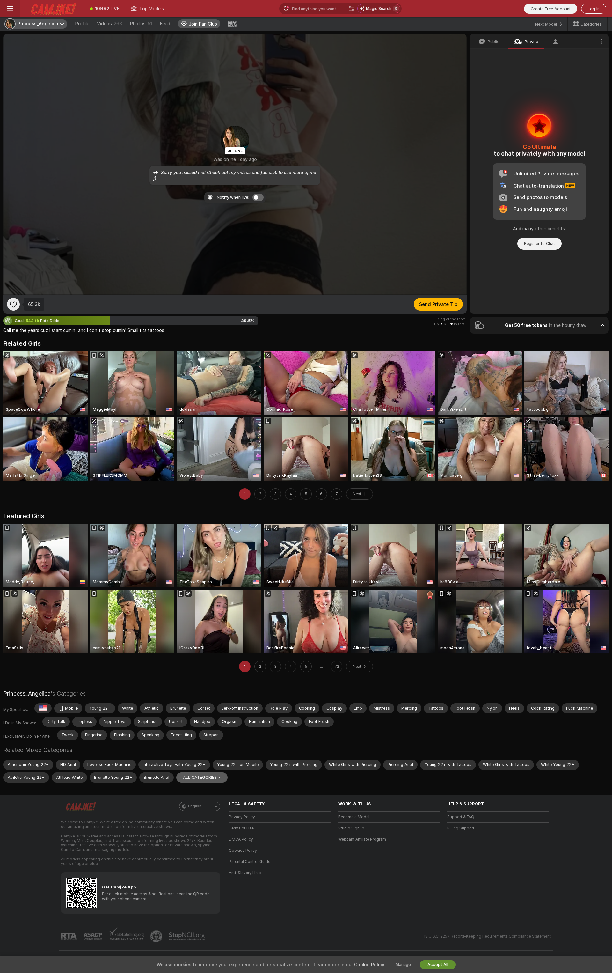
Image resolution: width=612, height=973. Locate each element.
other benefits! (550, 228)
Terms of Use (241, 828)
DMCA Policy (241, 839)
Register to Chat (539, 243)
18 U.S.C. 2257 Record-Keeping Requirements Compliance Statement (487, 936)
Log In (594, 8)
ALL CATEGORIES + (202, 777)
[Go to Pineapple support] (157, 936)
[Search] (351, 8)
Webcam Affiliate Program (362, 839)
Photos (141, 23)
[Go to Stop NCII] (187, 936)
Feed (165, 23)
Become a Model (353, 817)
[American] (43, 708)
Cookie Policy (369, 964)
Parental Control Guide (249, 861)
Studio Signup (351, 828)
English (194, 806)
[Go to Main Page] (52, 8)
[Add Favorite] (13, 304)
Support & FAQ (460, 817)
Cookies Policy (243, 850)
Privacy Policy (242, 817)
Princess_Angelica (27, 693)
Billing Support (460, 828)
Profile (82, 23)
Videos (109, 23)
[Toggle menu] (10, 8)
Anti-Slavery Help (245, 873)
